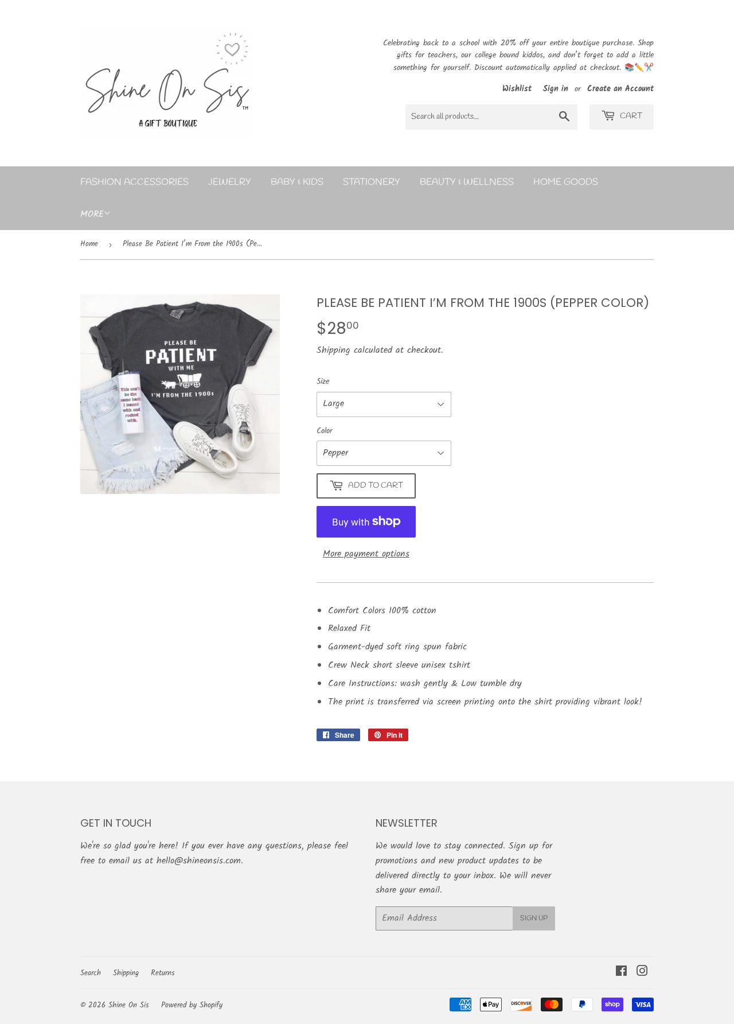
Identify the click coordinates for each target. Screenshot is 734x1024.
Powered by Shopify (191, 1005)
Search (90, 973)
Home (89, 244)
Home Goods (565, 182)
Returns (163, 973)
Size (323, 381)
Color (325, 431)
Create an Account (620, 89)
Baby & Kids (297, 182)
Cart (630, 116)
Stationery (371, 182)
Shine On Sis (128, 1005)
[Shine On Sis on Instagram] (642, 972)
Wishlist (518, 89)
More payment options (366, 554)
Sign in (555, 89)
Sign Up (534, 918)
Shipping (333, 350)
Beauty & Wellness (467, 182)
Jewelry (229, 182)
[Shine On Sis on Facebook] (621, 972)
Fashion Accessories (134, 182)
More (92, 214)
